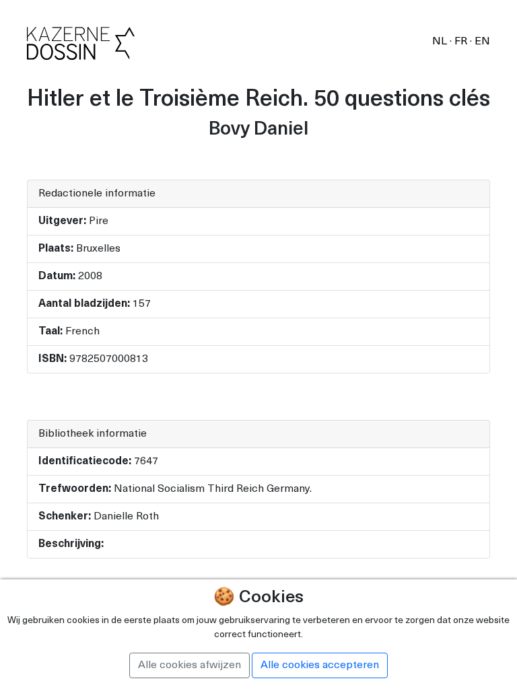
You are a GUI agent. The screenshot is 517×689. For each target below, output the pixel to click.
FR (462, 41)
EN (482, 41)
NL (441, 41)
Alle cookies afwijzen (189, 665)
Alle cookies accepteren (320, 665)
